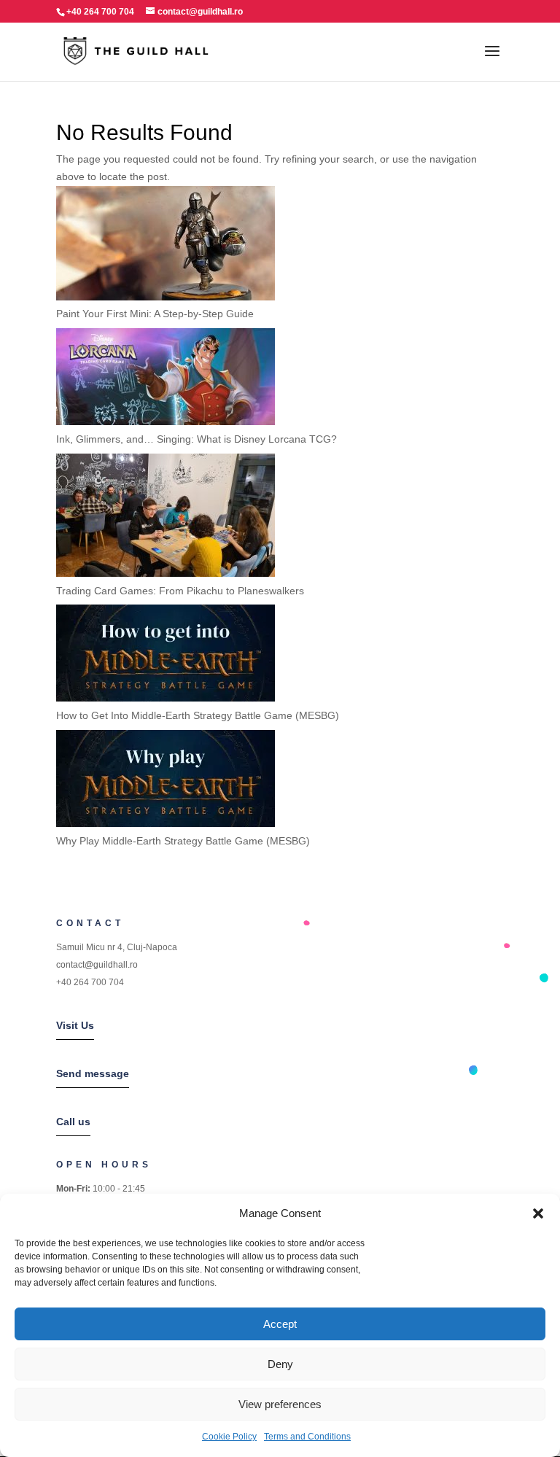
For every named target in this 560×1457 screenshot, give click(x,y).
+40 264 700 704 (90, 982)
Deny (280, 1364)
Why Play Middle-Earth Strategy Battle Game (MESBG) (183, 841)
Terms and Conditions (307, 1436)
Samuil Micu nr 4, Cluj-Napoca (116, 947)
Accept (280, 1324)
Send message (92, 1073)
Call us (73, 1121)
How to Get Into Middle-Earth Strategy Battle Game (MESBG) (197, 715)
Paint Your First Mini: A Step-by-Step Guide (155, 313)
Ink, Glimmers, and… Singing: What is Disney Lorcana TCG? (196, 439)
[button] (538, 1213)
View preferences (280, 1404)
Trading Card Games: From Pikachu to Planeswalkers (180, 591)
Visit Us (75, 1025)
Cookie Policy (229, 1436)
